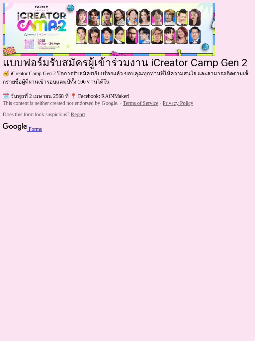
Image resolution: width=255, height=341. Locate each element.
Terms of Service (140, 103)
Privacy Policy (178, 103)
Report (78, 114)
